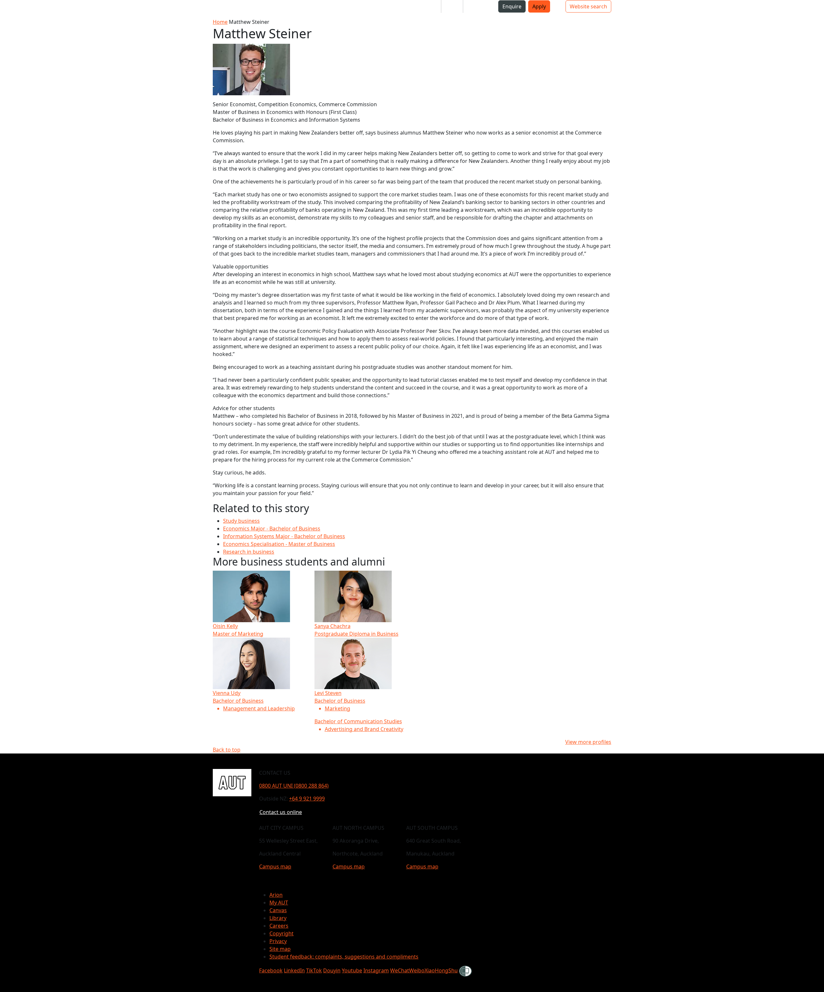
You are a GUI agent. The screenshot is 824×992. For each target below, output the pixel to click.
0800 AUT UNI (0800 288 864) (294, 785)
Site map (280, 948)
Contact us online (280, 812)
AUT (11, 9)
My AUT (278, 902)
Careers (278, 925)
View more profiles (588, 741)
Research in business (248, 551)
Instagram (376, 970)
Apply (539, 6)
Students (425, 6)
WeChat (399, 970)
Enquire (511, 6)
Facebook (271, 970)
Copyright (281, 933)
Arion (276, 894)
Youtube (352, 970)
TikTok (314, 970)
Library (277, 918)
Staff (452, 6)
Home (220, 21)
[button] (32, 9)
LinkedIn (294, 970)
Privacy (278, 941)
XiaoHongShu (441, 970)
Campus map (275, 866)
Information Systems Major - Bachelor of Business (284, 536)
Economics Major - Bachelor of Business (271, 528)
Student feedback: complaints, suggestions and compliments (343, 956)
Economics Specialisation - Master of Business (279, 543)
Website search (588, 6)
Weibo (417, 970)
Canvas (278, 910)
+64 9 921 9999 (307, 798)
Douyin (332, 970)
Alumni (476, 6)
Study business (241, 520)
